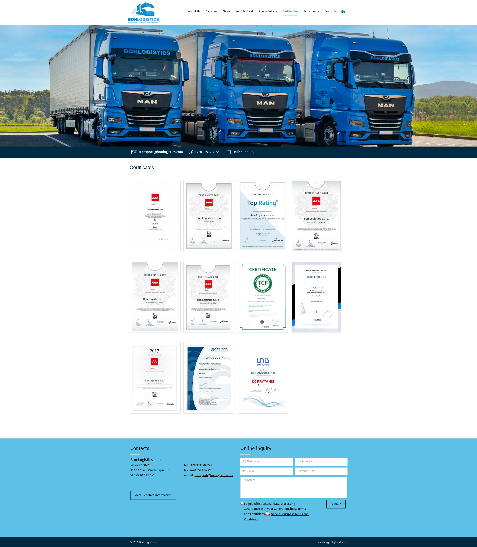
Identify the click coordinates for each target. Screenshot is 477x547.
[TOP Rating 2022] (155, 216)
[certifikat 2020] (316, 216)
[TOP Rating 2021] (208, 216)
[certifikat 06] (262, 297)
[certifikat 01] (208, 378)
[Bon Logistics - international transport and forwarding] (143, 12)
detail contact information (153, 495)
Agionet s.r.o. (339, 542)
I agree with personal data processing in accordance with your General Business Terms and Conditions (276, 511)
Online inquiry (243, 152)
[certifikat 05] (262, 378)
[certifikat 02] (155, 378)
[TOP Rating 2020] (262, 216)
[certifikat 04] (316, 297)
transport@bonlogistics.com (161, 152)
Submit (336, 504)
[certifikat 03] (155, 297)
